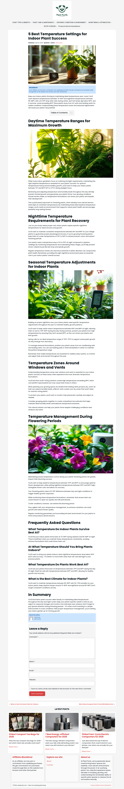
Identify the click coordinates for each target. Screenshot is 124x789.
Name (32, 661)
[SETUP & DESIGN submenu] (56, 26)
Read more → (14, 747)
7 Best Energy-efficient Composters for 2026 (57, 735)
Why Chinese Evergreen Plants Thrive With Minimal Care (96, 704)
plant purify (59, 43)
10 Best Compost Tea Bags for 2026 (24, 735)
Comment (33, 637)
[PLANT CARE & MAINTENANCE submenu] (54, 22)
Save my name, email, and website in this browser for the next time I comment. (61, 689)
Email (31, 670)
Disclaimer (108, 785)
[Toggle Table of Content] (70, 112)
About (49, 761)
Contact (50, 765)
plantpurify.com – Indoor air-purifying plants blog (32, 785)
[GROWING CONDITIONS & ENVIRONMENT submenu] (86, 22)
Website (32, 680)
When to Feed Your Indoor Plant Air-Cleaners (24, 704)
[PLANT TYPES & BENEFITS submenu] (30, 22)
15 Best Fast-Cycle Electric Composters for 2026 (95, 735)
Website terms (100, 785)
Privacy (93, 785)
